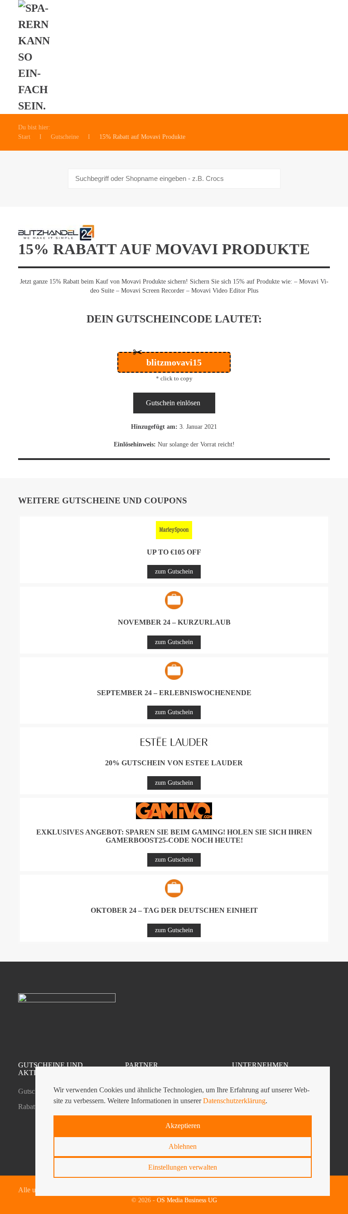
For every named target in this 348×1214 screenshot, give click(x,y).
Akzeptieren (182, 1125)
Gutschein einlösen (173, 403)
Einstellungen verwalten (182, 1167)
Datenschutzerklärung (234, 1101)
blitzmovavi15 (174, 362)
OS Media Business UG (187, 1200)
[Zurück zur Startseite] (39, 57)
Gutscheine (34, 1091)
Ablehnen (183, 1146)
